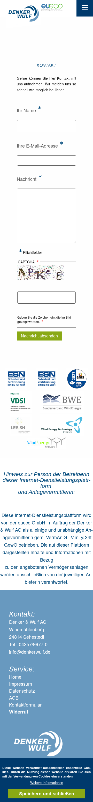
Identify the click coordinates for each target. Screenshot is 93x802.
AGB (14, 697)
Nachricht (26, 178)
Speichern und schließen (46, 793)
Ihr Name (26, 110)
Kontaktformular (25, 704)
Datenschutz (22, 690)
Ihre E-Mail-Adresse (37, 145)
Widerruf (18, 711)
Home (15, 676)
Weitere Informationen (46, 783)
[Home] (23, 16)
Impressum (20, 683)
